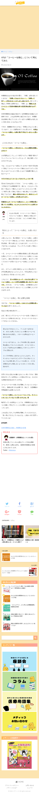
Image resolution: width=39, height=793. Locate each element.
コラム (12, 520)
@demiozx (12, 450)
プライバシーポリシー (12, 785)
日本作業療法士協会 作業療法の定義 (13, 428)
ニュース (30, 788)
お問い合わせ (30, 785)
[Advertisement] (19, 28)
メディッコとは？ (11, 788)
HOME (21, 782)
